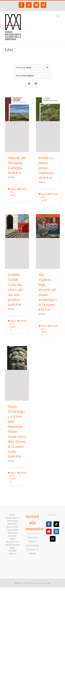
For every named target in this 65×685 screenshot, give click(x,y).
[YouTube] (49, 531)
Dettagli (23, 190)
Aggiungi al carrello (13, 193)
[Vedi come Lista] (35, 83)
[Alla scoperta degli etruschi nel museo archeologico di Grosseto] (48, 241)
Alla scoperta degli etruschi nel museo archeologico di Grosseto (47, 290)
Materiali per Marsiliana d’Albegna (17, 163)
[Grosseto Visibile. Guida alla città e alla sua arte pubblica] (17, 241)
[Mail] (53, 539)
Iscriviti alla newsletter (34, 523)
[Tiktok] (56, 524)
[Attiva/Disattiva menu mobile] (58, 16)
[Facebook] (49, 524)
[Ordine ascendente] (47, 67)
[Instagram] (56, 531)
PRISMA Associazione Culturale (36, 583)
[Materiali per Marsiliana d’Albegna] (17, 124)
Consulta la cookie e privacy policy (32, 541)
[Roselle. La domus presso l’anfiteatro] (48, 124)
